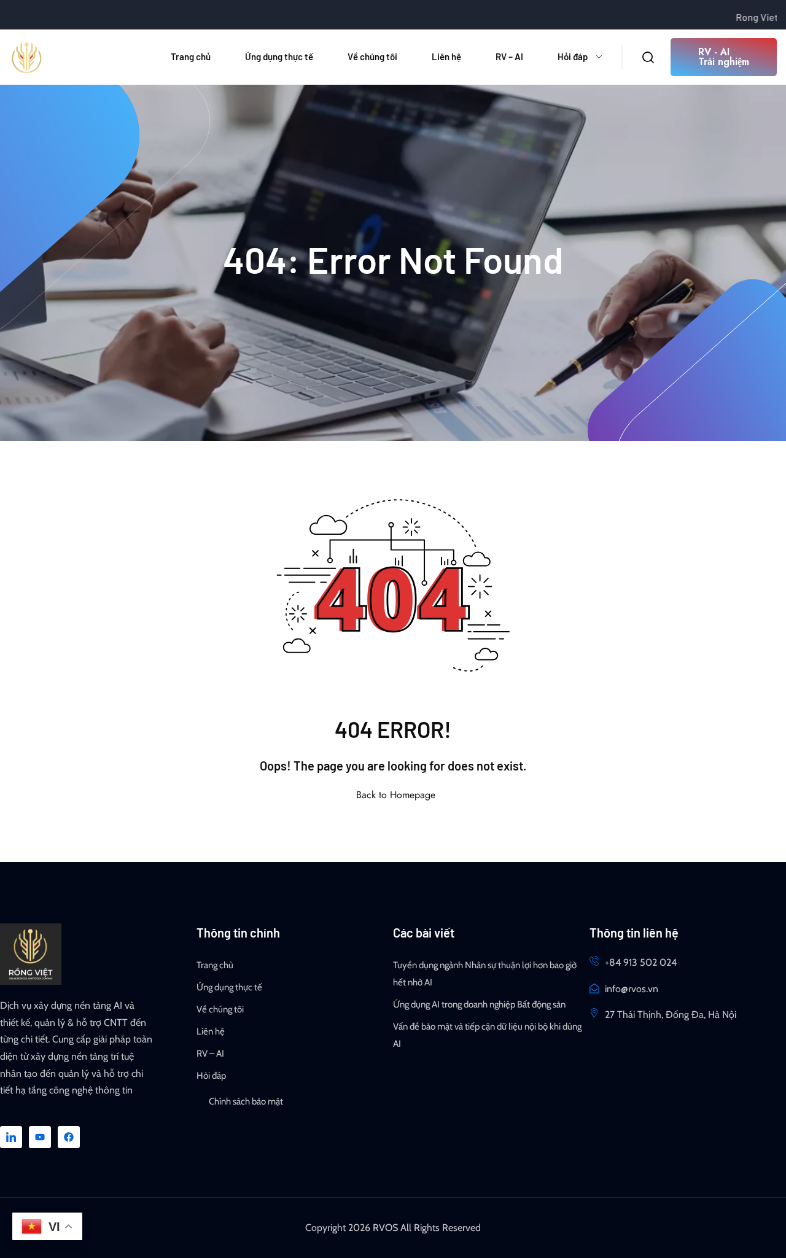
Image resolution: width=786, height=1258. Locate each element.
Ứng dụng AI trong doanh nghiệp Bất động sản (479, 1004)
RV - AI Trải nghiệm (723, 57)
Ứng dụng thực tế (279, 56)
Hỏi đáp (573, 56)
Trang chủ (191, 56)
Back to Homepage (395, 795)
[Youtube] (40, 1137)
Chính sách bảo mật (246, 1101)
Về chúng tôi (372, 56)
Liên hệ (446, 56)
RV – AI (509, 56)
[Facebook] (69, 1137)
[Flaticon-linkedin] (11, 1137)
